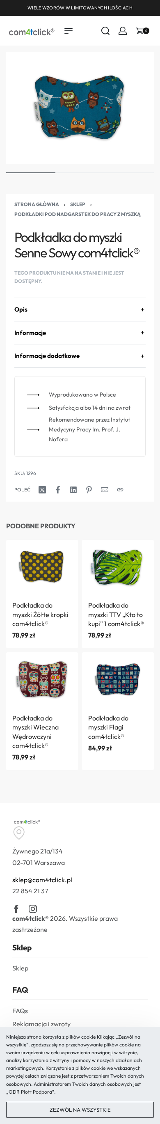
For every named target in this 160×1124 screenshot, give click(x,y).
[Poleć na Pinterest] (89, 489)
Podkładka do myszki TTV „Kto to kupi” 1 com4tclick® (116, 614)
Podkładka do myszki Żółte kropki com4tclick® (40, 614)
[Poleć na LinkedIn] (73, 489)
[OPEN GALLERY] (80, 108)
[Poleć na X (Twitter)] (42, 489)
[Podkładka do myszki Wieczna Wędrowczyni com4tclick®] (42, 679)
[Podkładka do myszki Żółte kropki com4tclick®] (42, 567)
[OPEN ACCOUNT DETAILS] (122, 30)
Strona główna (36, 204)
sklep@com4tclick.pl (42, 880)
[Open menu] (68, 31)
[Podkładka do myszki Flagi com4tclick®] (118, 679)
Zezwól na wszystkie (80, 1109)
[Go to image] (30, 172)
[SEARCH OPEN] (105, 30)
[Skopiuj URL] (120, 489)
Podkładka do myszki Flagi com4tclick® (108, 727)
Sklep (77, 204)
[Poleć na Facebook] (58, 489)
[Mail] (104, 489)
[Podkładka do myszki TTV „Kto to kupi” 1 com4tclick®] (118, 567)
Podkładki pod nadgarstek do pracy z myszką (77, 214)
